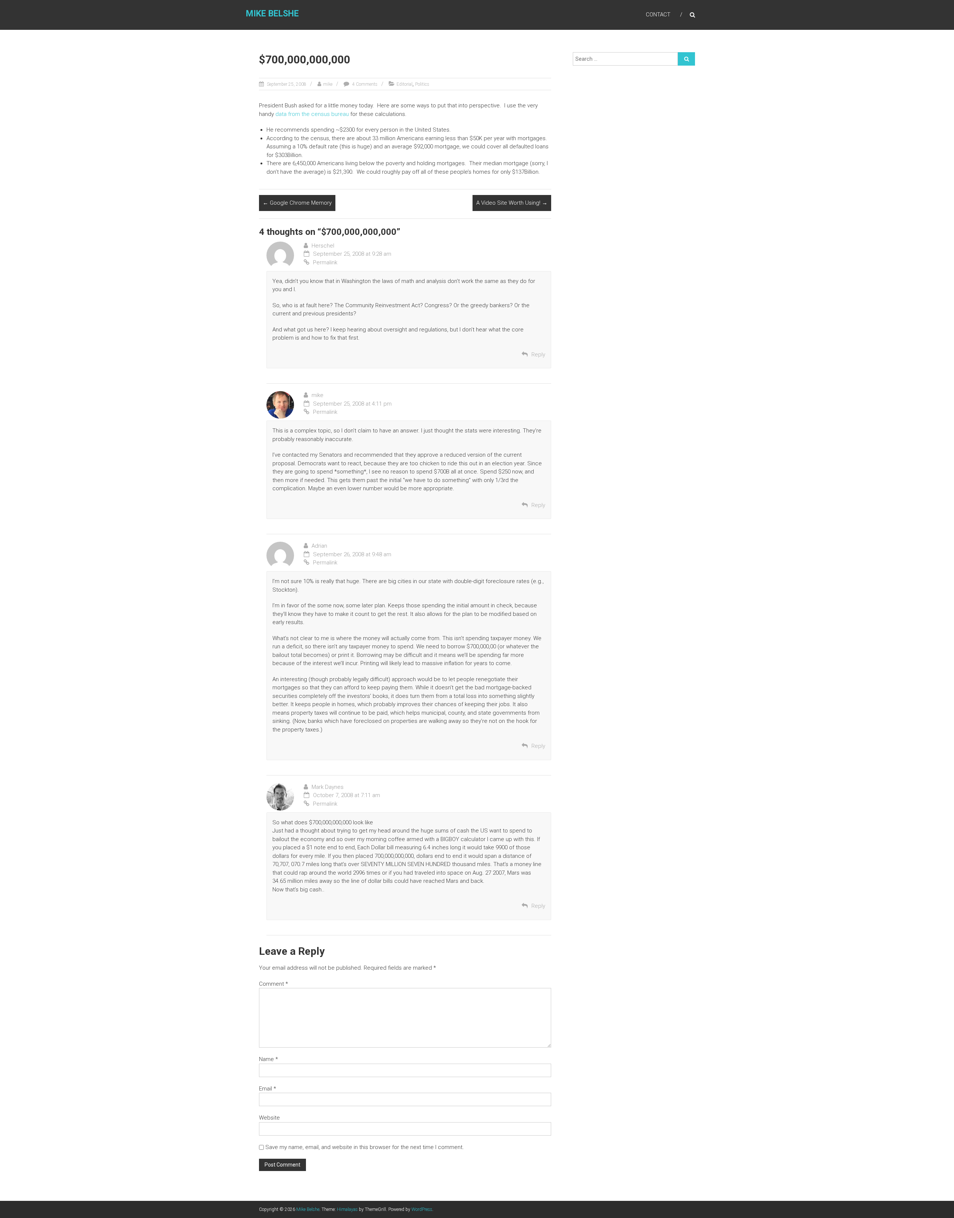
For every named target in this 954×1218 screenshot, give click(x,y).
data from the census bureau (312, 114)
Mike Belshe (272, 14)
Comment (273, 984)
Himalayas (347, 1209)
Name (268, 1059)
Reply (538, 354)
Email (267, 1088)
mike (327, 84)
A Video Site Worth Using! (511, 202)
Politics (422, 84)
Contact (658, 14)
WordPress (421, 1209)
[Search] (686, 59)
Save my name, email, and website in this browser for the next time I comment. (364, 1147)
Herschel (323, 245)
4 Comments (364, 84)
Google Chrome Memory (297, 202)
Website (269, 1117)
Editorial (405, 84)
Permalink (325, 262)
